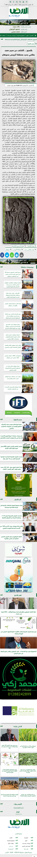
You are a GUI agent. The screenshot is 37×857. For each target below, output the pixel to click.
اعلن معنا (26, 849)
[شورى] (18, 550)
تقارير (27, 35)
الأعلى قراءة (18, 726)
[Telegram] (17, 255)
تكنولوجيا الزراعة (21, 35)
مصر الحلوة (31, 43)
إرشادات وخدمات (11, 35)
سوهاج (8, 249)
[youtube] (23, 1)
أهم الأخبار (17, 594)
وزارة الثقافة (31, 246)
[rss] (20, 1)
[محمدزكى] (18, 678)
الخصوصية (10, 849)
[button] (2, 22)
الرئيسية (26, 838)
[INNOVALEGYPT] (18, 574)
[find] (16, 1)
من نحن (11, 846)
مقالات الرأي (11, 843)
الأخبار (31, 35)
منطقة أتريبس (17, 249)
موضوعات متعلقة (27, 266)
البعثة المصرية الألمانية (18, 246)
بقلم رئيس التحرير (26, 846)
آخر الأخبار (18, 499)
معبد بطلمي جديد (29, 249)
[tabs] (10, 1)
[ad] (18, 22)
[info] (13, 1)
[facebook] (26, 1)
